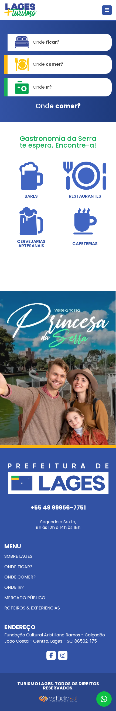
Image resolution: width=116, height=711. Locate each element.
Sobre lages (18, 556)
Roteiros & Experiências (32, 608)
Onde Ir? (14, 587)
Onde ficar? (18, 567)
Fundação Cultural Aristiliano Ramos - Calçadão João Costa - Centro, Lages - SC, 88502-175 (54, 634)
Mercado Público (24, 598)
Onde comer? (20, 577)
